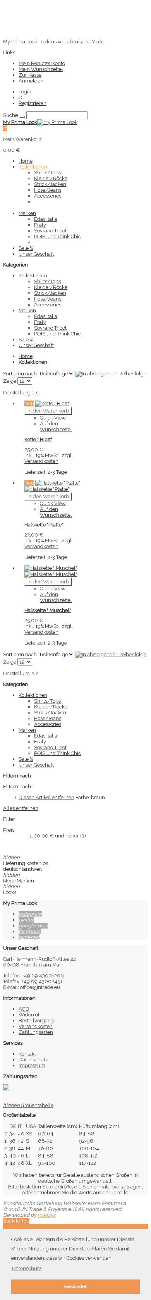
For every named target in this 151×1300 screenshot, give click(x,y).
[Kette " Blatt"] (52, 403)
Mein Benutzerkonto (42, 63)
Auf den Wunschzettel (56, 426)
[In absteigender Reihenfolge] (111, 374)
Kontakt (27, 1054)
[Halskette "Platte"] (52, 486)
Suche (10, 115)
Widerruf (29, 1015)
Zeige (9, 381)
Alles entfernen (20, 808)
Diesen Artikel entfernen (46, 797)
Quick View (53, 418)
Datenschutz (33, 1060)
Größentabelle (28, 1105)
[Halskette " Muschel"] (50, 571)
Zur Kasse (30, 75)
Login (25, 92)
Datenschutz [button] (26, 1268)
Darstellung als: (21, 393)
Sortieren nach (20, 374)
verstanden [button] (76, 1286)
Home (26, 356)
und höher (57, 836)
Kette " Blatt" (38, 439)
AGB (24, 1009)
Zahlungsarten (36, 1032)
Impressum (32, 1065)
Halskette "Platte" (43, 525)
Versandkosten (41, 461)
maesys (46, 1215)
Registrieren (32, 103)
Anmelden (31, 81)
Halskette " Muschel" (47, 610)
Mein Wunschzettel (41, 69)
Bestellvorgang (36, 1020)
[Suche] (22, 117)
